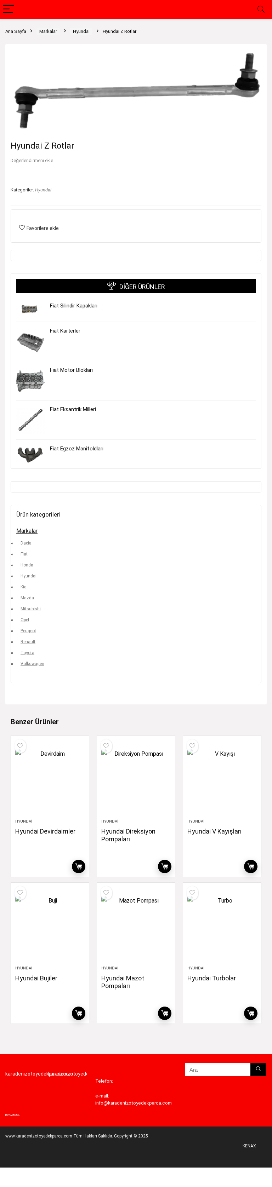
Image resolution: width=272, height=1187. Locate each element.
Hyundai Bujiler (36, 978)
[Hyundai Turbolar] (221, 928)
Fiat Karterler (65, 331)
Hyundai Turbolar (211, 978)
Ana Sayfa (15, 31)
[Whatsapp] (15, 1178)
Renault (28, 641)
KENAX (249, 1145)
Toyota (27, 652)
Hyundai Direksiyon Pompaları (128, 835)
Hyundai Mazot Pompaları (122, 982)
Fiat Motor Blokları (71, 370)
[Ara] (258, 1069)
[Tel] (45, 1178)
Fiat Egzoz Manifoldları (76, 448)
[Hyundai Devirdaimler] (49, 781)
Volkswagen (32, 663)
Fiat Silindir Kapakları (73, 305)
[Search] (261, 9)
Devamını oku (78, 866)
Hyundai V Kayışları (214, 831)
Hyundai (81, 31)
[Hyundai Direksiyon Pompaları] (135, 781)
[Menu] (8, 9)
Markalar (48, 31)
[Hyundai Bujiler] (49, 928)
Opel (25, 619)
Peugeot (28, 630)
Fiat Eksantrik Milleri (73, 409)
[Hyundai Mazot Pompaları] (135, 928)
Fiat (24, 554)
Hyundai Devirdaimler (45, 831)
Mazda (27, 597)
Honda (27, 565)
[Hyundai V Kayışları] (221, 781)
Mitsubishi (31, 608)
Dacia (26, 543)
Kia (24, 586)
